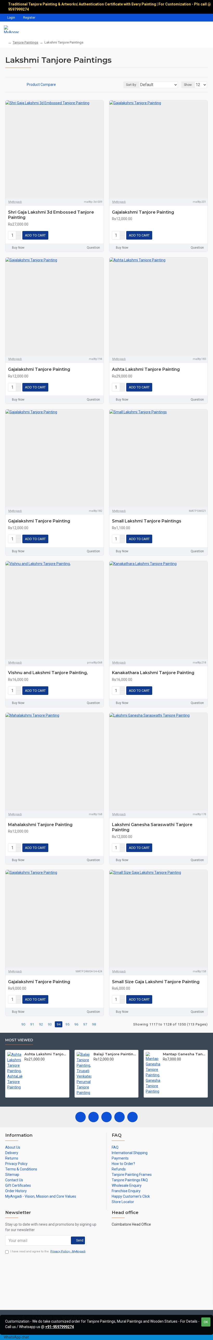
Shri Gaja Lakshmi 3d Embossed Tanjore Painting (51, 215)
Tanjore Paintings (25, 42)
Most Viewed (19, 1040)
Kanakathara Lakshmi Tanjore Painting (153, 672)
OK (206, 1322)
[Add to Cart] (26, 1064)
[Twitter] (93, 1117)
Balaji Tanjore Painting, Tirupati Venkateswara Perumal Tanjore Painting (115, 1054)
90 (23, 1024)
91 (32, 1024)
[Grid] (7, 84)
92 (41, 1024)
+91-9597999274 (59, 1327)
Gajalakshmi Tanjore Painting (143, 212)
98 (94, 1024)
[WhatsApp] (132, 1117)
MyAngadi (15, 202)
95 (67, 1024)
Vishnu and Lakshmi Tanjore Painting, (48, 672)
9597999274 (19, 9)
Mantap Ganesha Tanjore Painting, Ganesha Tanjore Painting (184, 1054)
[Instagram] (106, 1117)
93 (50, 1024)
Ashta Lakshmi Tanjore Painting (146, 369)
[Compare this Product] (98, 235)
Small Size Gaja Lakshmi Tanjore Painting (155, 981)
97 (85, 1024)
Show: (188, 85)
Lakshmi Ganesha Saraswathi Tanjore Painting (152, 827)
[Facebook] (80, 1117)
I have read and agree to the (47, 1251)
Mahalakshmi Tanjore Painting (40, 824)
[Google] (119, 1117)
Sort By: (131, 85)
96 (76, 1024)
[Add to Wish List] (91, 235)
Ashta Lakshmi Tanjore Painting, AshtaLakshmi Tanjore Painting (45, 1054)
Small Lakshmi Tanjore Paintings (146, 521)
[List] (13, 84)
